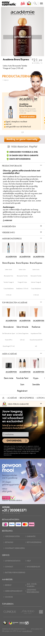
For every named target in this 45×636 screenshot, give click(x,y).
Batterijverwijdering (15, 572)
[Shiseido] (27, 612)
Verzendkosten (12, 536)
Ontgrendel (14, 440)
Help (29, 561)
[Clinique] (10, 611)
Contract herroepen (15, 548)
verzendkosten (27, 631)
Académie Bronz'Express (16, 59)
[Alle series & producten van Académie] (22, 12)
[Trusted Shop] (29, 3)
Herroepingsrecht (13, 591)
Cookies (9, 597)
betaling (9, 542)
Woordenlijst (33, 567)
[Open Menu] (9, 3)
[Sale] (22, 3)
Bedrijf (8, 585)
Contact (9, 567)
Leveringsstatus (12, 561)
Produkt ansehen (28, 116)
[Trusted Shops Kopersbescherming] (5, 623)
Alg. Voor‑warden (32, 585)
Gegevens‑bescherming (33, 591)
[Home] (3, 398)
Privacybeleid (11, 448)
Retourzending (34, 542)
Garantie (31, 536)
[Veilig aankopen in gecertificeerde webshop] (24, 623)
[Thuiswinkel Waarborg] (13, 623)
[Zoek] (35, 3)
